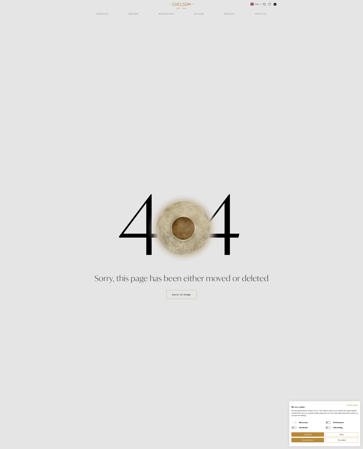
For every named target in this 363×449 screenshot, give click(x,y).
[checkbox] (294, 422)
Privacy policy (352, 405)
